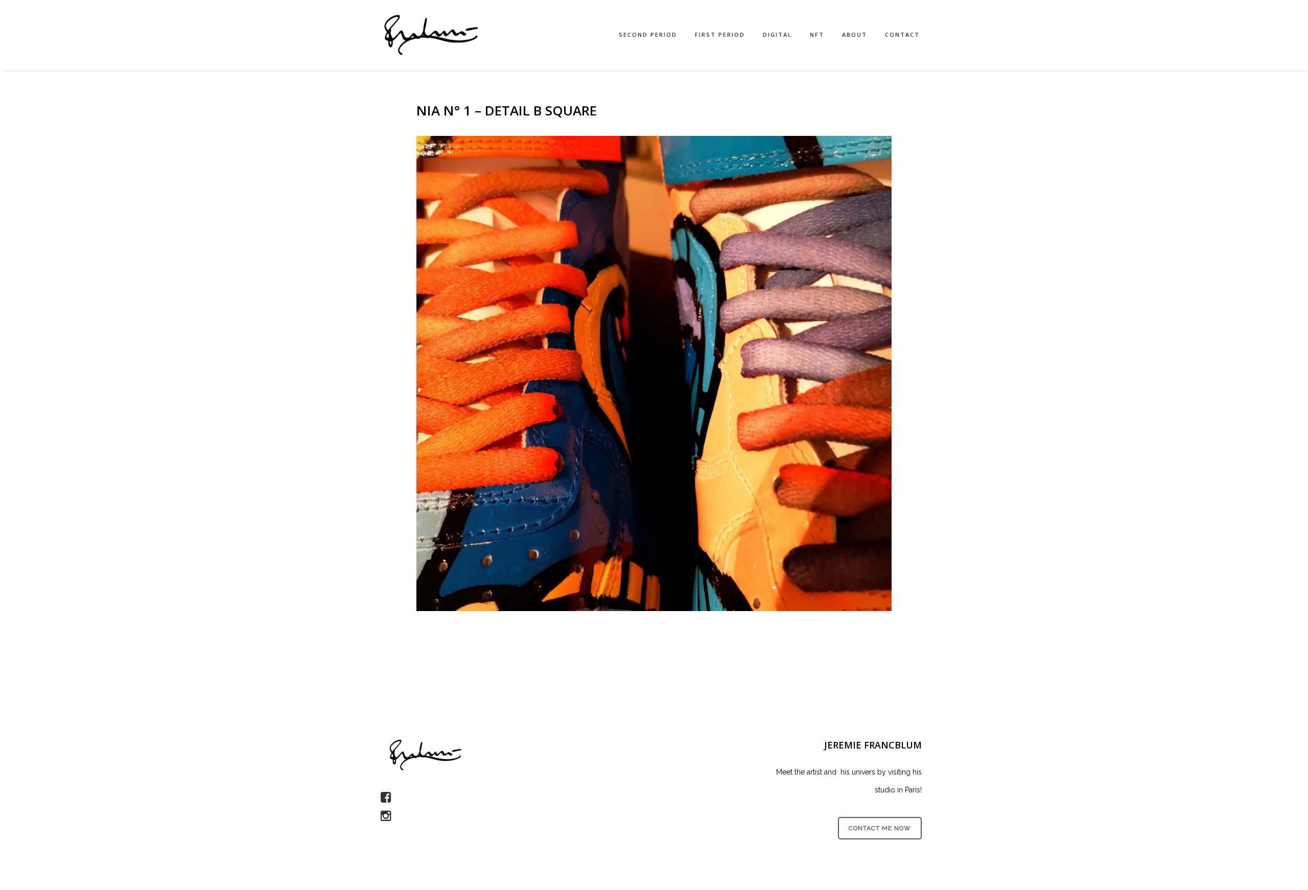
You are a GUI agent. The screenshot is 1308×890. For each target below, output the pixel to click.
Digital (777, 34)
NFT (817, 34)
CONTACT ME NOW (880, 828)
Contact (902, 34)
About (854, 34)
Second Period (648, 34)
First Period (720, 34)
